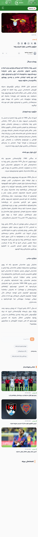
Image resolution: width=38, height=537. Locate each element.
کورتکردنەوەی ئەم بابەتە (20, 346)
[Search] (9, 2)
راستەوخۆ (31, 8)
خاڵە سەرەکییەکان (22, 351)
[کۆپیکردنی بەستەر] (18, 43)
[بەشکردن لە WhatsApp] (28, 43)
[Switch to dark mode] (31, 2)
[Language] (6, 3)
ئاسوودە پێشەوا (29, 52)
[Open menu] (2, 8)
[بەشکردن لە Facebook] (35, 43)
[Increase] (2, 53)
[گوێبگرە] (19, 53)
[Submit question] (32, 339)
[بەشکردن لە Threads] (21, 43)
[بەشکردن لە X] (31, 43)
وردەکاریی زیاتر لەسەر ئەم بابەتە (19, 356)
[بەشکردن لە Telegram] (25, 43)
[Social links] (2, 2)
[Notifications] (35, 2)
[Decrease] (6, 53)
